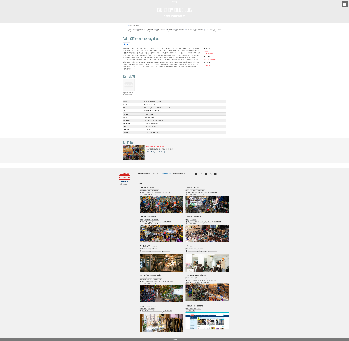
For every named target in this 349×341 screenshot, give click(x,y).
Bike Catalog (155, 190)
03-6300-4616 (166, 251)
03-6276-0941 (168, 311)
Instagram (143, 190)
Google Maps (152, 152)
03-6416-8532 (167, 222)
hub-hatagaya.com (191, 248)
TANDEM (144, 279)
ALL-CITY (206, 51)
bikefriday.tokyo (190, 278)
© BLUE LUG (174, 339)
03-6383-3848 (169, 281)
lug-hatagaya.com (145, 248)
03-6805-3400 (213, 192)
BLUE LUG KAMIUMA (209, 59)
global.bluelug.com (191, 308)
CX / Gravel (207, 65)
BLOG (155, 174)
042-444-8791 (191, 311)
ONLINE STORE (143, 174)
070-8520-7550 (213, 251)
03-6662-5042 (166, 192)
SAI (150, 279)
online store (143, 308)
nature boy (209, 53)
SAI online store (157, 279)
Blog (161, 152)
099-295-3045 (217, 222)
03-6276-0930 (212, 280)
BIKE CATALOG (166, 174)
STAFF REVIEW (178, 174)
